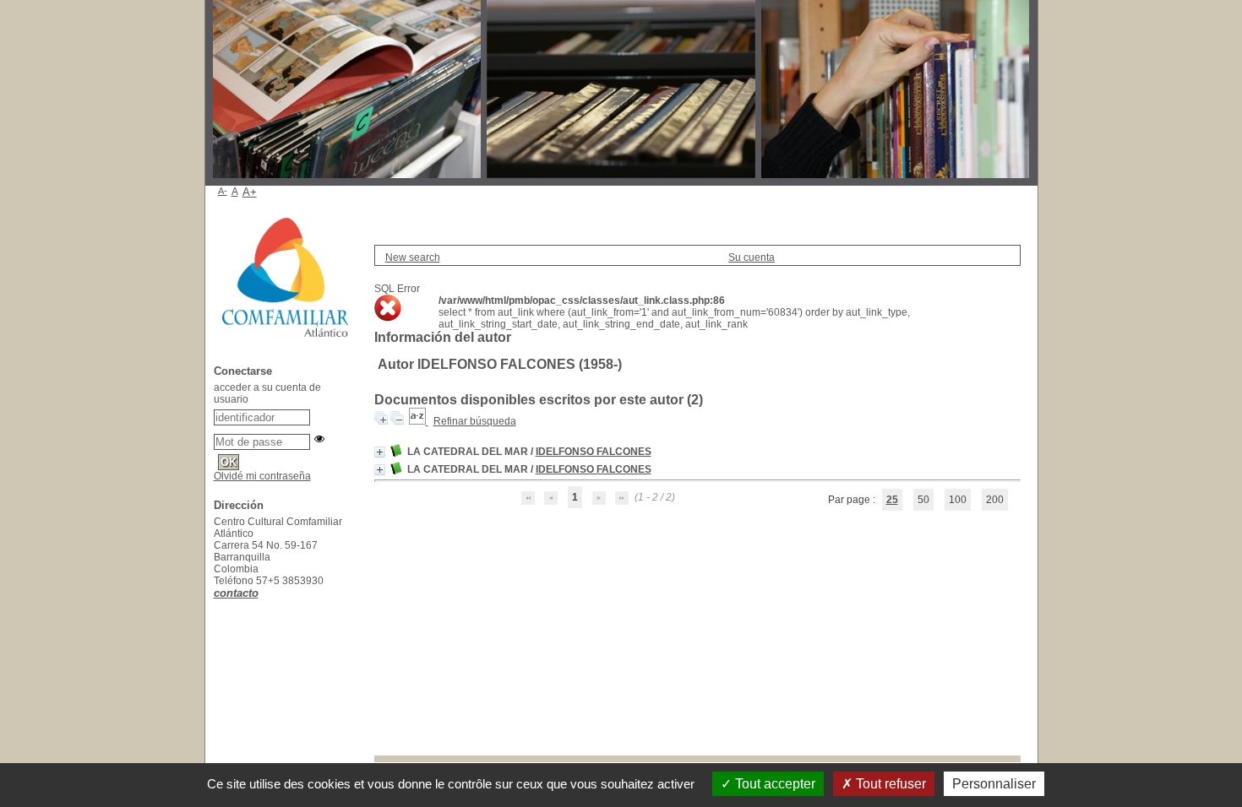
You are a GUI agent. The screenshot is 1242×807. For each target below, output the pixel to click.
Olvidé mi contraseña (262, 476)
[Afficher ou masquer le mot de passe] (319, 439)
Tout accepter (773, 784)
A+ (249, 192)
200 (995, 500)
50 (923, 500)
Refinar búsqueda (474, 421)
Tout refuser (889, 784)
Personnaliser (994, 784)
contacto (236, 593)
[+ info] (379, 452)
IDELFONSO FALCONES (593, 452)
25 (892, 500)
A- (222, 191)
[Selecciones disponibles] (418, 421)
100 (958, 500)
